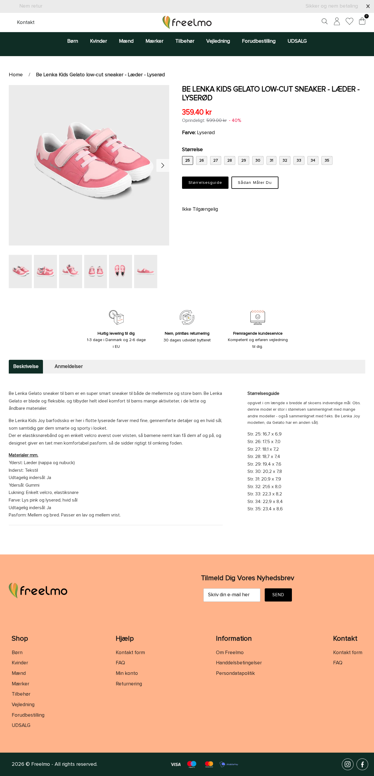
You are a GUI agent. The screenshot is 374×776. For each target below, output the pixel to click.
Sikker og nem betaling (332, 6)
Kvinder (98, 41)
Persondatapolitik (235, 673)
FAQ (120, 663)
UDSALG (297, 41)
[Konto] (336, 22)
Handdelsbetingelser (239, 663)
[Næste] (162, 165)
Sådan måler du (255, 183)
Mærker (154, 41)
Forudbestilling (259, 41)
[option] (89, 165)
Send (278, 595)
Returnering (129, 684)
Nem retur (30, 6)
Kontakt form (130, 652)
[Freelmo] (187, 22)
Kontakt (25, 22)
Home (16, 74)
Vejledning (218, 41)
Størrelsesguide (205, 183)
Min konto (127, 673)
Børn (72, 41)
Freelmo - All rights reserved (63, 764)
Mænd (126, 41)
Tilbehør (184, 41)
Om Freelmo (230, 652)
